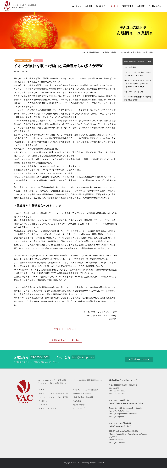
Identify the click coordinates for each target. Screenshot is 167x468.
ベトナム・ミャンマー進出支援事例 (54, 397)
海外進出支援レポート (82, 393)
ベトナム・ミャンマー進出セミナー (54, 393)
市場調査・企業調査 (23, 60)
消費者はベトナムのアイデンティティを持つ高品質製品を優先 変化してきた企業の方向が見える (137, 83)
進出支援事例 (127, 6)
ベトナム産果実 (130, 67)
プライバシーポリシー (49, 408)
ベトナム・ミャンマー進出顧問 (79, 6)
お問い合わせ (155, 6)
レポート (114, 6)
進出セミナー (101, 6)
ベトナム (38, 60)
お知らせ (43, 401)
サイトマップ (79, 408)
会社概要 (141, 6)
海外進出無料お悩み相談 (83, 397)
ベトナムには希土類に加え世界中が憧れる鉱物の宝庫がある (137, 73)
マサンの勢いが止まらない (134, 92)
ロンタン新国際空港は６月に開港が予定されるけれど (137, 98)
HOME (43, 390)
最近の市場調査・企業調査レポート (137, 62)
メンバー (43, 405)
